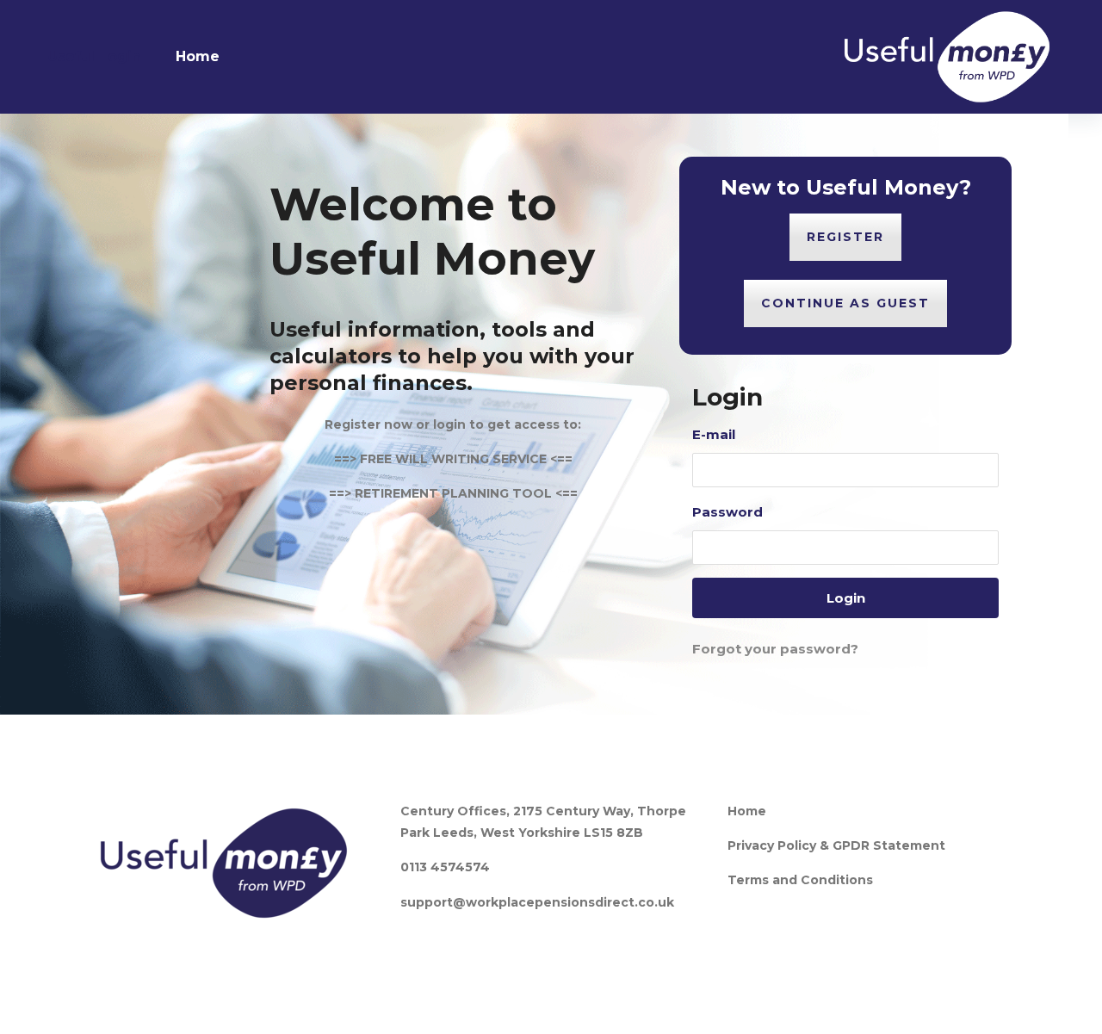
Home (198, 56)
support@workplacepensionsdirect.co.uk (537, 902)
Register (845, 237)
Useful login (94, 56)
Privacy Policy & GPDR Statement (836, 845)
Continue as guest (845, 303)
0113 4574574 (445, 867)
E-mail (713, 434)
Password (727, 512)
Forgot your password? (775, 649)
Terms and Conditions (800, 880)
